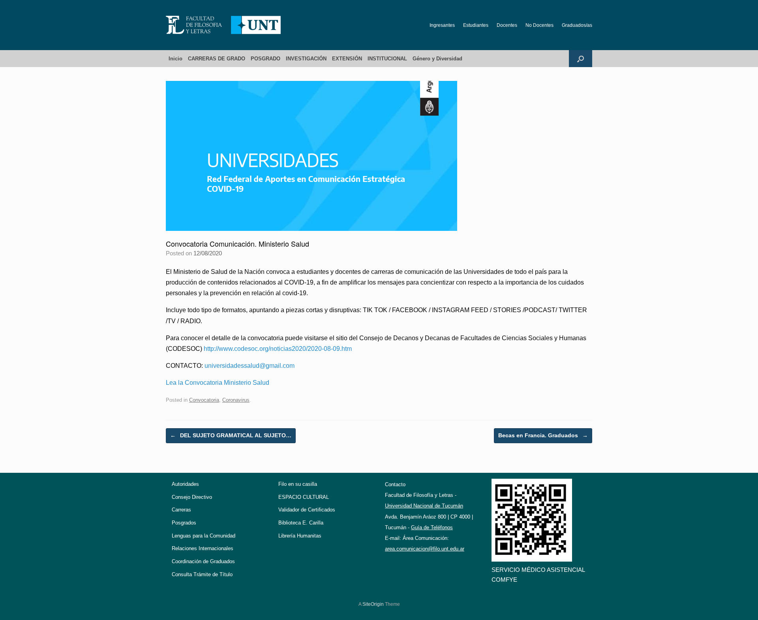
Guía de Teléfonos (432, 527)
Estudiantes (475, 25)
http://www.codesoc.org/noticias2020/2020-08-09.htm (278, 348)
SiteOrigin (373, 604)
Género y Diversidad (437, 59)
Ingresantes (442, 25)
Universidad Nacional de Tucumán (424, 506)
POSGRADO (265, 59)
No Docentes (539, 25)
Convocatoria (204, 400)
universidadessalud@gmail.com (250, 365)
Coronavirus (236, 400)
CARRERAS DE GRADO (216, 59)
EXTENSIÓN (347, 59)
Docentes (507, 25)
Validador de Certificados (306, 510)
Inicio (175, 59)
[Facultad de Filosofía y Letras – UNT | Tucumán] (223, 25)
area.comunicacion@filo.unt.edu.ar (424, 549)
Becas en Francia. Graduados (543, 435)
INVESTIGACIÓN (306, 59)
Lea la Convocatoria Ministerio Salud (217, 382)
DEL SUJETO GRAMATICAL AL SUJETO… (230, 435)
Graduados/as (577, 25)
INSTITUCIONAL (387, 59)
